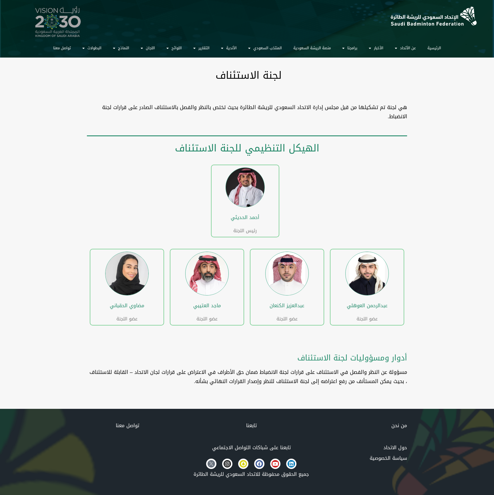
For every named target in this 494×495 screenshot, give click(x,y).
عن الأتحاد (408, 48)
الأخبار (378, 48)
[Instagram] (227, 464)
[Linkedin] (291, 464)
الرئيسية (434, 48)
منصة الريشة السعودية (312, 48)
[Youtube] (275, 464)
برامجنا (352, 48)
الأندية (231, 48)
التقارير (204, 48)
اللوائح (177, 48)
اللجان (150, 48)
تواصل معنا (62, 48)
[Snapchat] (243, 464)
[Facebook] (259, 464)
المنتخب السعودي (267, 48)
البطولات (94, 48)
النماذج (123, 48)
